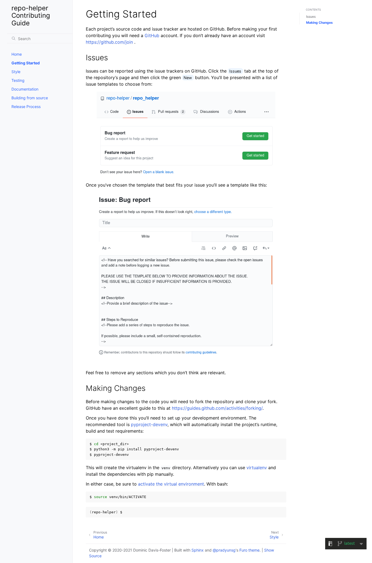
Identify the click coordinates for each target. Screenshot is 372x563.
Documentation (24, 89)
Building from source (29, 97)
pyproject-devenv (149, 424)
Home (16, 54)
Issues (311, 16)
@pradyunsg (224, 550)
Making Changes (319, 22)
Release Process (26, 106)
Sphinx (197, 550)
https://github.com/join (109, 42)
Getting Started (25, 63)
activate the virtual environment (171, 484)
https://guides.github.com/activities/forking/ (217, 408)
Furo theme (249, 550)
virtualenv (256, 467)
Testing (18, 80)
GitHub (152, 35)
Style (15, 71)
